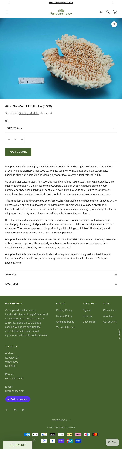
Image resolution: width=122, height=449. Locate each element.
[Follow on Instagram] (15, 410)
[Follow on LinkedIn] (23, 410)
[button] (17, 445)
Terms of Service (65, 327)
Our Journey (110, 321)
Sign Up (87, 316)
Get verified (89, 321)
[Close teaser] (33, 440)
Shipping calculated (29, 113)
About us (108, 316)
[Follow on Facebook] (6, 410)
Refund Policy (64, 316)
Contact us (109, 310)
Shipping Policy (65, 321)
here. (19, 262)
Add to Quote (18, 152)
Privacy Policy (64, 310)
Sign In (87, 310)
